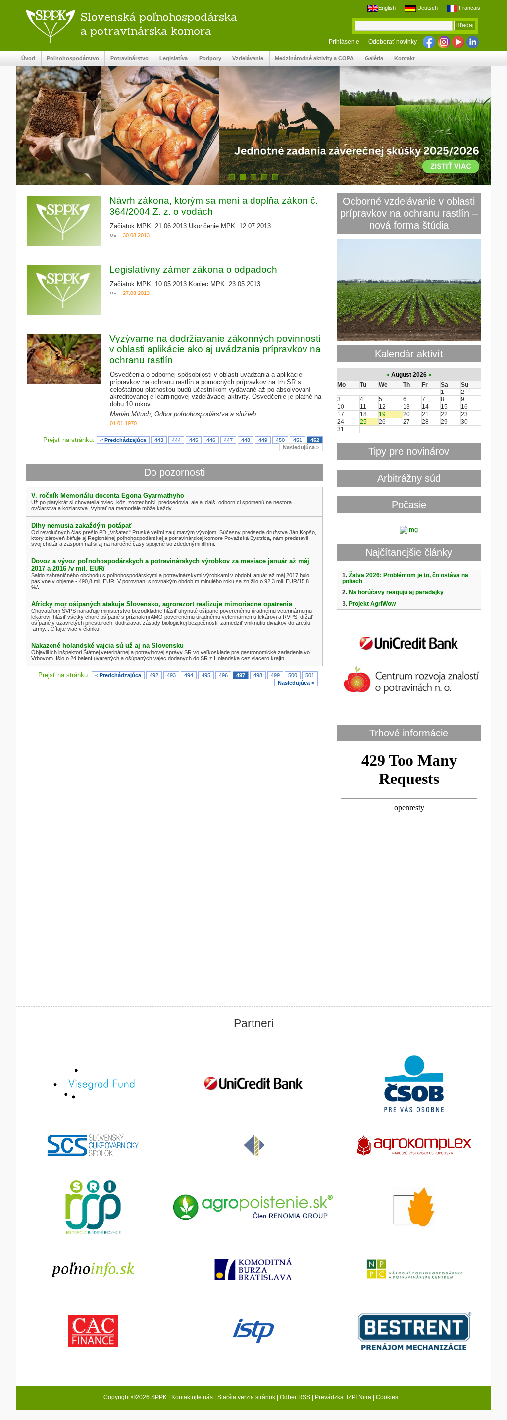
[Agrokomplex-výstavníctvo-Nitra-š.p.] (414, 1146)
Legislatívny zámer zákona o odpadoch (193, 269)
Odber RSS (295, 1397)
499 (275, 675)
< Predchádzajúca (123, 440)
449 (262, 440)
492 (154, 675)
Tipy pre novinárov (408, 451)
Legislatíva (171, 58)
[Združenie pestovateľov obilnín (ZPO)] (414, 1208)
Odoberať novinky (392, 41)
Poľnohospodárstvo (70, 58)
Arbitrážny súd (409, 478)
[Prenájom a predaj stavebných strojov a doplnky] (414, 1332)
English (387, 8)
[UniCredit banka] (408, 652)
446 (210, 440)
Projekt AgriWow (372, 604)
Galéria (371, 58)
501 (309, 675)
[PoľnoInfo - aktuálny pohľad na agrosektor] (93, 1270)
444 (176, 440)
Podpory (207, 58)
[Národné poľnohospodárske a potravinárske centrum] (414, 1270)
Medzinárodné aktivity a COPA (312, 58)
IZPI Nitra (359, 1397)
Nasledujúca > (301, 447)
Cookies (387, 1397)
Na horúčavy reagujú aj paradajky (396, 592)
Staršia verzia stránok (246, 1397)
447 (228, 440)
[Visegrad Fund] (93, 1084)
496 (223, 675)
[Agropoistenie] (253, 1208)
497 (240, 675)
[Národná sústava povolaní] (93, 1208)
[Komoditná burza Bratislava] (253, 1270)
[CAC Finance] (93, 1332)
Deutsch (426, 8)
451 (297, 440)
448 (245, 440)
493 (171, 675)
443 (158, 440)
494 (188, 675)
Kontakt (402, 58)
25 (363, 421)
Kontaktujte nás (192, 1397)
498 (258, 675)
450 (280, 440)
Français (468, 8)
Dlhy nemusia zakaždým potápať (81, 525)
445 (193, 440)
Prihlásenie (344, 41)
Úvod (25, 58)
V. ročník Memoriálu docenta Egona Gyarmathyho (107, 495)
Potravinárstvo (126, 58)
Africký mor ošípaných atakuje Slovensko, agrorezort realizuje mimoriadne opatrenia (161, 604)
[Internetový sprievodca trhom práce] (253, 1332)
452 (314, 440)
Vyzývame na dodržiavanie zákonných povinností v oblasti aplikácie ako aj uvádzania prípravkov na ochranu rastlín (215, 349)
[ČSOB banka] (414, 1084)
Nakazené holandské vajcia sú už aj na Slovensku (107, 645)
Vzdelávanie (245, 58)
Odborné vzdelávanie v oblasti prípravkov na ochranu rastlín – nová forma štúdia (409, 213)
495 (206, 675)
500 (292, 675)
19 (382, 414)
